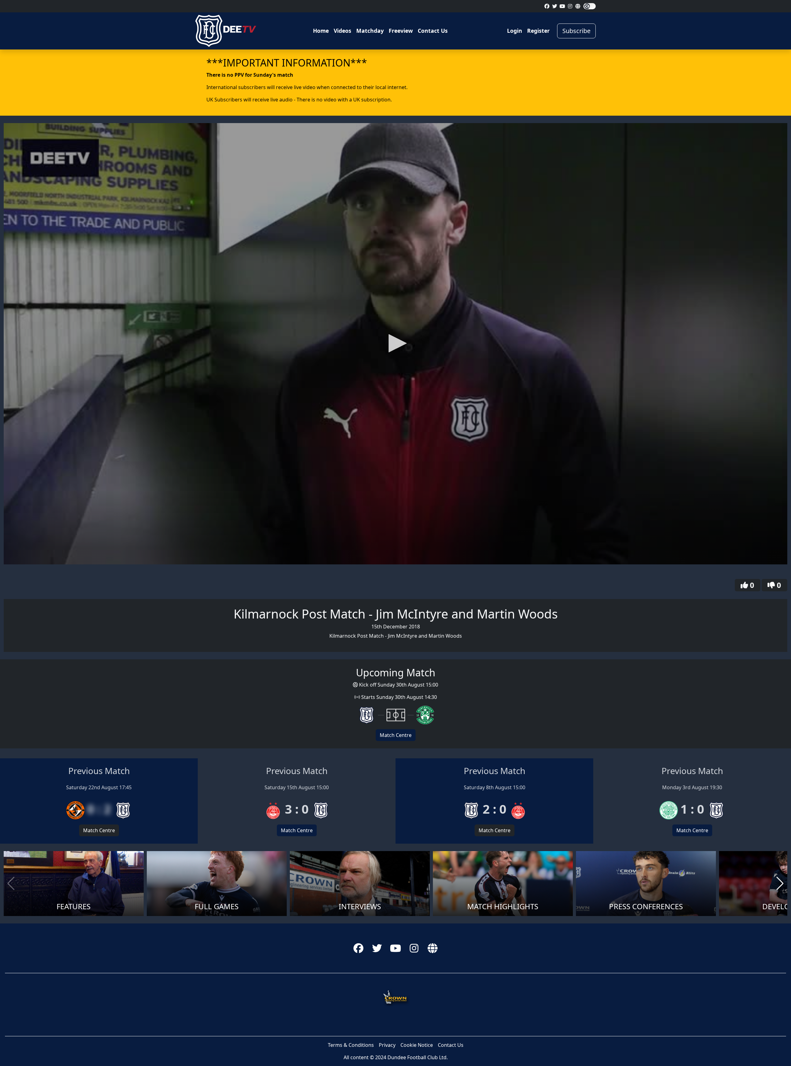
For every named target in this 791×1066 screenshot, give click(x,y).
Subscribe (576, 31)
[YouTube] (562, 6)
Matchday (370, 30)
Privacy (387, 1045)
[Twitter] (555, 6)
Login (514, 30)
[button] (395, 343)
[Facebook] (547, 6)
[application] (395, 343)
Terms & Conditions (351, 1045)
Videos (342, 30)
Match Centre (396, 735)
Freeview (401, 30)
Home (321, 30)
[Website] (578, 6)
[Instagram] (570, 6)
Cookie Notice (416, 1045)
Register (538, 30)
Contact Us (433, 30)
